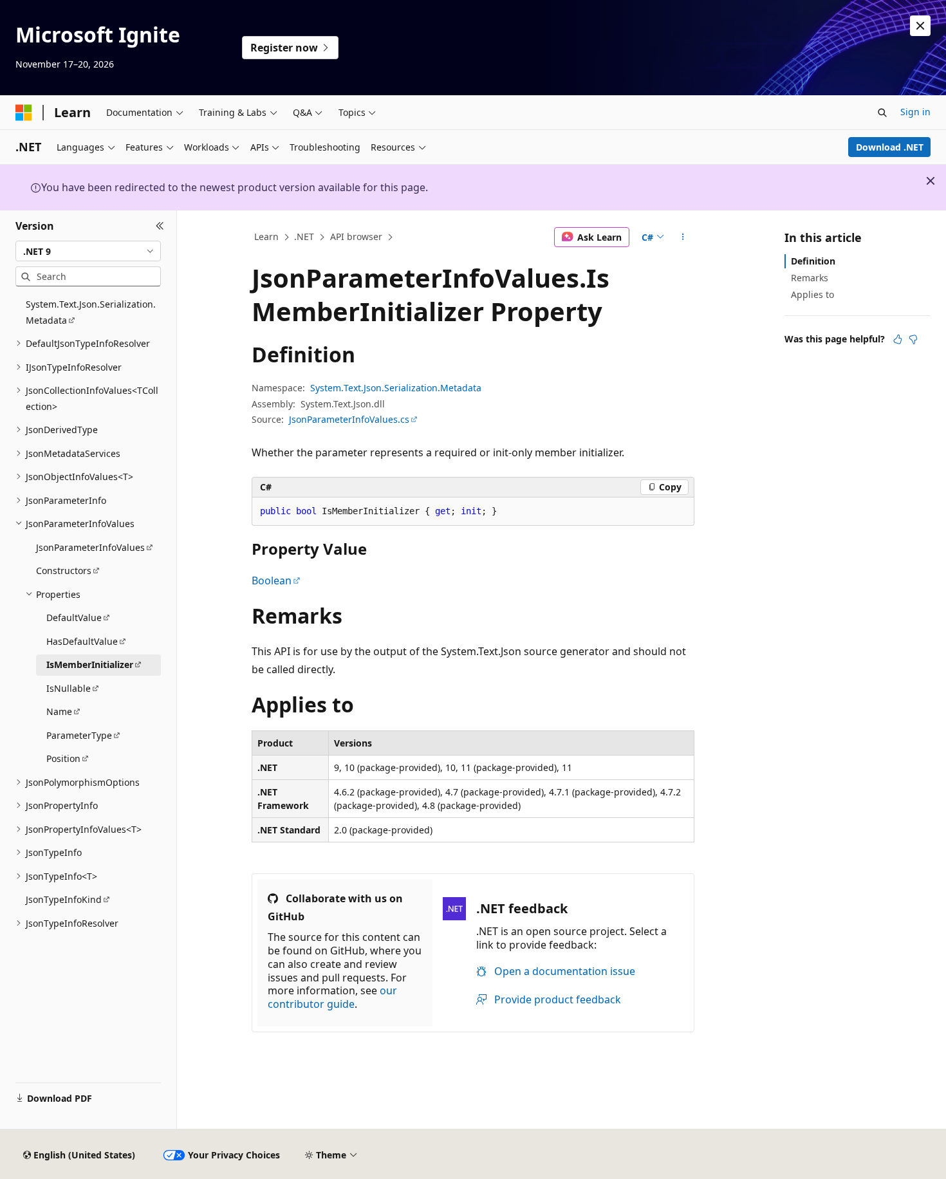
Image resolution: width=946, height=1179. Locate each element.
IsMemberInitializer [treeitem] (89, 664)
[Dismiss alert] (920, 25)
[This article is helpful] (897, 339)
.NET (304, 236)
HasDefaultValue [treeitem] (82, 641)
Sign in (915, 112)
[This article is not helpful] (913, 339)
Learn (266, 236)
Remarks (809, 278)
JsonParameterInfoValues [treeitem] (90, 547)
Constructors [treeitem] (63, 570)
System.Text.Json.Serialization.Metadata (395, 388)
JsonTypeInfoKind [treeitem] (64, 899)
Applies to (812, 294)
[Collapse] (160, 226)
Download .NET (889, 147)
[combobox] (88, 251)
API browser (356, 236)
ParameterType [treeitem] (79, 735)
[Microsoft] (23, 112)
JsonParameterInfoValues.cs (349, 419)
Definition (813, 261)
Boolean (272, 580)
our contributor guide (332, 997)
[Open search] (882, 112)
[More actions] (683, 237)
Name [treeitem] (59, 711)
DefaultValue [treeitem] (74, 617)
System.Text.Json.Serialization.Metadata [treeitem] (91, 312)
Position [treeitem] (63, 758)
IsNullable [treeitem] (68, 688)
